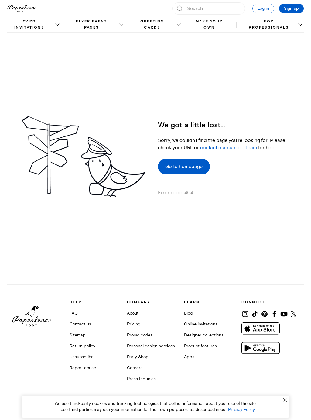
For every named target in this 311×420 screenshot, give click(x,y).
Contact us (80, 324)
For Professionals (269, 24)
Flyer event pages (91, 24)
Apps (189, 357)
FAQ (74, 313)
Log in (263, 8)
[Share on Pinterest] (264, 314)
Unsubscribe (82, 357)
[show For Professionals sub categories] (300, 25)
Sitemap (78, 335)
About (132, 313)
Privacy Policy (241, 409)
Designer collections (204, 335)
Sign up (291, 8)
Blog (188, 313)
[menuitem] (34, 25)
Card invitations (29, 24)
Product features (200, 346)
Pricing (133, 324)
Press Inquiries (141, 378)
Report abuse (83, 367)
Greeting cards (152, 24)
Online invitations (200, 324)
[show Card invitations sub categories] (57, 25)
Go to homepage (184, 167)
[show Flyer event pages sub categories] (121, 25)
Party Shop (138, 357)
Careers (134, 367)
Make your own (209, 24)
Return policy (82, 346)
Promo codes (139, 335)
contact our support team (228, 148)
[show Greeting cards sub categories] (178, 25)
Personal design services (151, 346)
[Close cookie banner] (285, 400)
